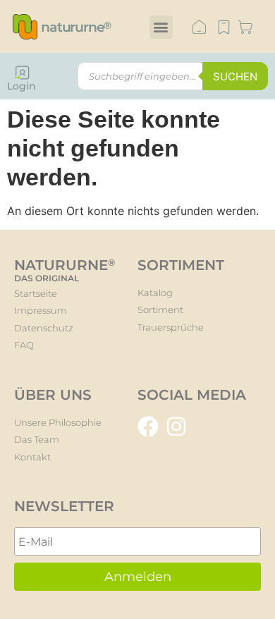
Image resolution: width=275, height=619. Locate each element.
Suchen (235, 76)
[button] (161, 27)
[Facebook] (148, 426)
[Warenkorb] (245, 28)
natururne (76, 27)
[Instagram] (176, 426)
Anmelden (137, 576)
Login (21, 86)
